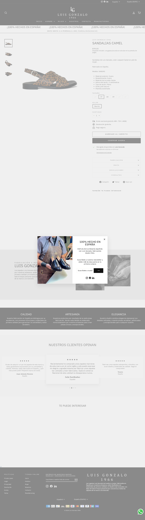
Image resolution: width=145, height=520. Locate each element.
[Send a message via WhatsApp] (140, 511)
